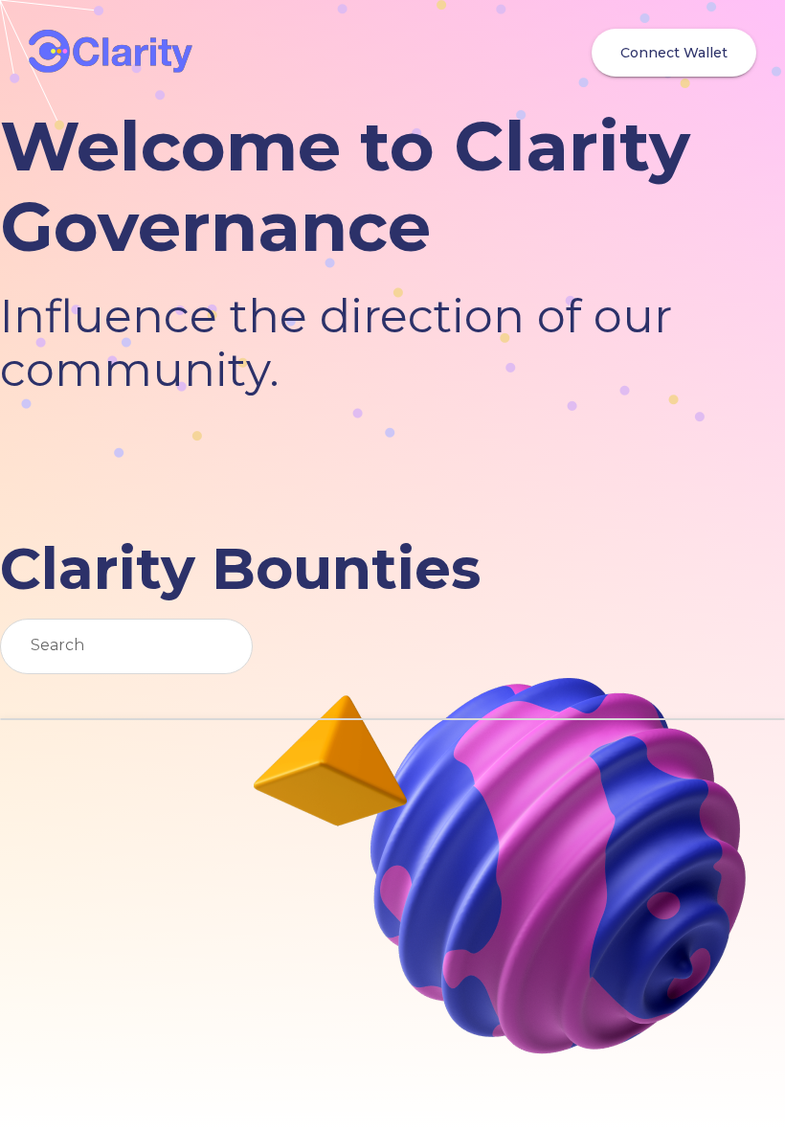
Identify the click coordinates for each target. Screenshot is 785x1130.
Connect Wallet (674, 52)
